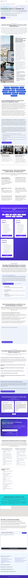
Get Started (7, 235)
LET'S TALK (3, 17)
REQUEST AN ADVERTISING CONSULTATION (7, 391)
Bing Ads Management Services (21, 89)
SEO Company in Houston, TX (4, 560)
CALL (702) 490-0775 (10, 432)
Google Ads (21, 87)
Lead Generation (5, 91)
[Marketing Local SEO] (4, 2)
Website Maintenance (19, 216)
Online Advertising (22, 93)
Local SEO (7, 214)
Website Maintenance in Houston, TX (19, 561)
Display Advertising (14, 95)
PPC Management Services (14, 87)
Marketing (19, 214)
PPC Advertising (7, 87)
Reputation (13, 216)
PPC (10, 214)
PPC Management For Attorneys (21, 91)
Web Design (14, 214)
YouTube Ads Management (7, 93)
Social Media (23, 214)
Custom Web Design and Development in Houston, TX (6, 562)
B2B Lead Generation (12, 91)
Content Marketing (8, 216)
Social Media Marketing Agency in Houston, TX (21, 560)
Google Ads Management (6, 89)
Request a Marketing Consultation (8, 283)
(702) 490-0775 (9, 17)
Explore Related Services (18, 283)
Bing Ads (13, 89)
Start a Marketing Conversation (6, 142)
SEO (3, 214)
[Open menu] (26, 1)
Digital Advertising (15, 93)
